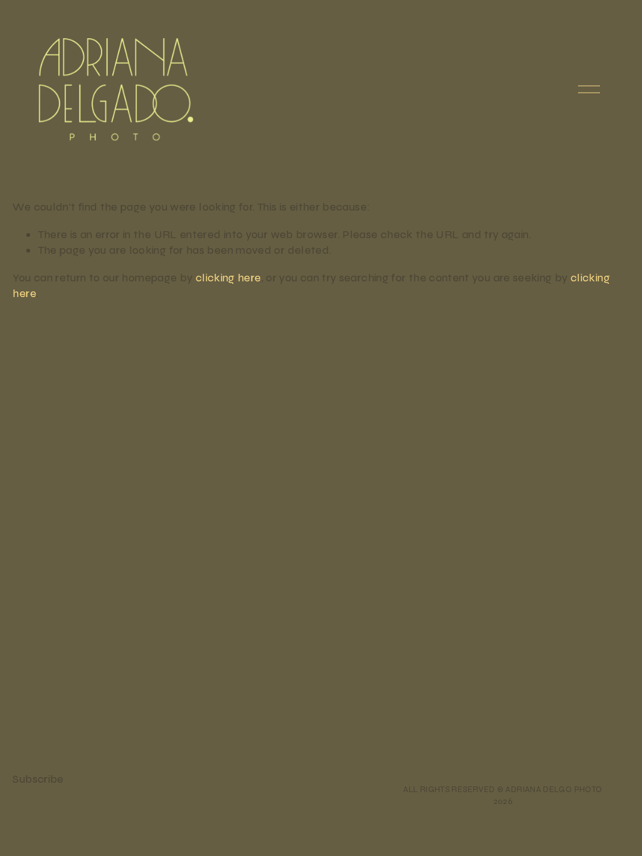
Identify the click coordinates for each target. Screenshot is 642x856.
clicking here (228, 277)
